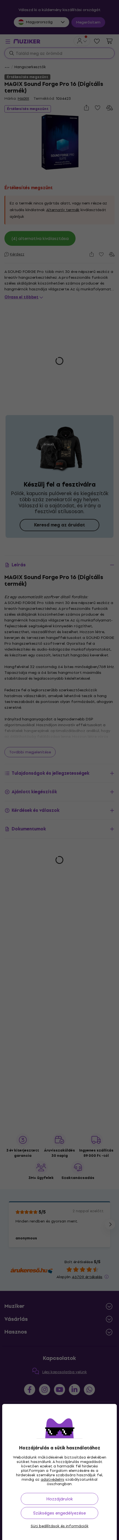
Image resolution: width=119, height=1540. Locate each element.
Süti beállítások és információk (60, 1526)
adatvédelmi (52, 1479)
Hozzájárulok (59, 1498)
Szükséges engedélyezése (59, 1513)
